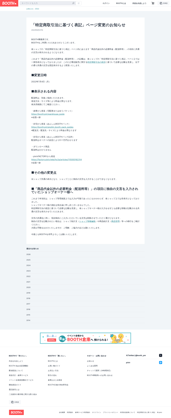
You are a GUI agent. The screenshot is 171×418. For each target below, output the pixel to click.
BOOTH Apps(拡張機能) (18, 366)
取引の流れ (52, 375)
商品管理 (115, 221)
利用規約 (70, 412)
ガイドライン (96, 412)
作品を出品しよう (139, 3)
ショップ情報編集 (87, 221)
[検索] (73, 3)
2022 (37, 9)
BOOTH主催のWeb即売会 (58, 385)
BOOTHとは (121, 3)
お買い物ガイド (54, 366)
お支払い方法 (53, 370)
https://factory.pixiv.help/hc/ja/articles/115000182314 (56, 159)
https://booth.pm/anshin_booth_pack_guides (52, 127)
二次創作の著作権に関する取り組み (23, 394)
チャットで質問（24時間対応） (99, 370)
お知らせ (29, 9)
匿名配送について (16, 370)
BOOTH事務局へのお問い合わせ (100, 375)
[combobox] (48, 3)
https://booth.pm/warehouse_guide (47, 114)
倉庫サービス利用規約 (82, 412)
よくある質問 (92, 366)
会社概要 (62, 412)
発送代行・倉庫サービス (18, 375)
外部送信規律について (127, 412)
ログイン (106, 3)
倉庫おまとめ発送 (55, 380)
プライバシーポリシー (110, 412)
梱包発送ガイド (15, 385)
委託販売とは (14, 389)
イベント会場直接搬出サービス (21, 380)
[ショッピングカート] (153, 3)
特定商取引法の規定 (96, 62)
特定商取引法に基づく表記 (146, 412)
